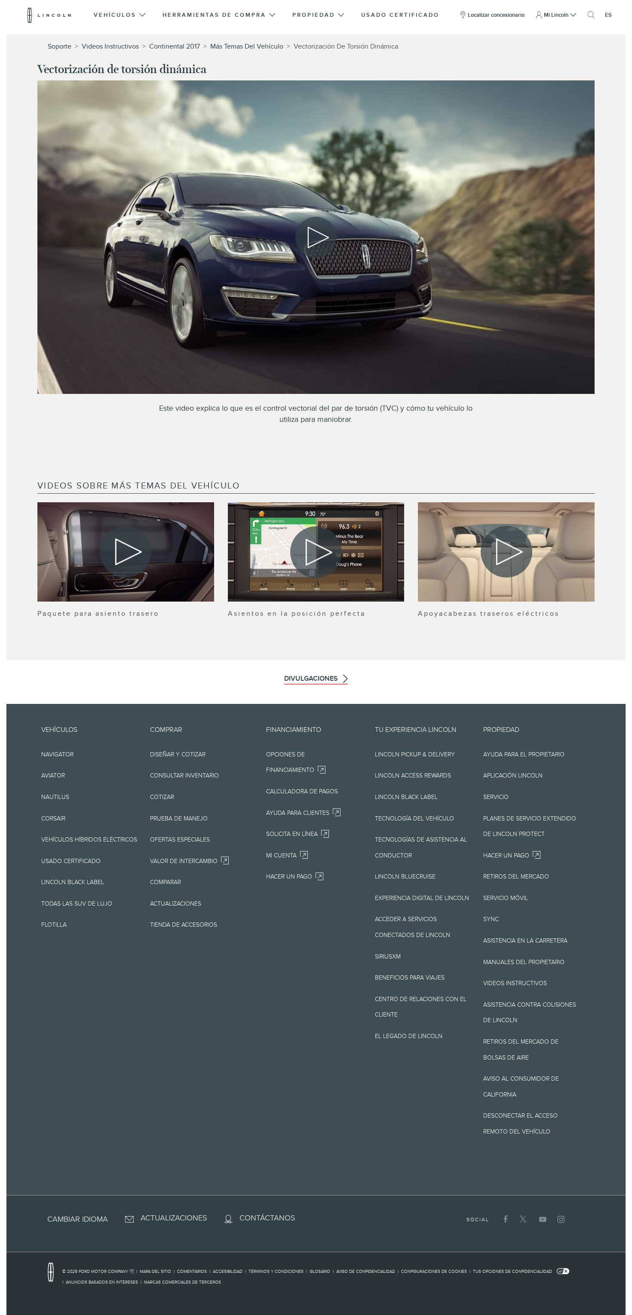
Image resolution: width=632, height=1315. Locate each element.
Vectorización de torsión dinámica (346, 46)
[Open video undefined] (125, 552)
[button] (120, 15)
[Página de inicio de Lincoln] (55, 1272)
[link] (99, 1272)
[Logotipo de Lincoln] (49, 15)
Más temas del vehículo (246, 46)
